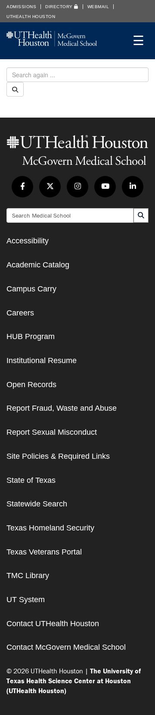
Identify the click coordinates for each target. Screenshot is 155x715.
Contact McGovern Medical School (66, 647)
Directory (59, 6)
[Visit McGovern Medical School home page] (51, 43)
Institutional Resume (41, 360)
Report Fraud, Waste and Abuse (61, 408)
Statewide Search (36, 504)
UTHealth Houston (30, 16)
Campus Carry (31, 289)
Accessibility (27, 240)
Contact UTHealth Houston (52, 623)
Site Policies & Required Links (58, 456)
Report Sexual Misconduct (51, 432)
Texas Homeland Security (50, 528)
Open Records (31, 384)
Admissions (21, 6)
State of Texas (31, 480)
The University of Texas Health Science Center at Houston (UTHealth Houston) (73, 681)
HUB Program (30, 336)
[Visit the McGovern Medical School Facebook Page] (22, 186)
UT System (25, 599)
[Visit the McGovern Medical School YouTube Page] (105, 186)
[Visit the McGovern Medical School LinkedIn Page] (132, 186)
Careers (20, 313)
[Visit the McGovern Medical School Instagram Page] (77, 186)
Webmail (98, 6)
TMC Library (27, 575)
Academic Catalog (37, 265)
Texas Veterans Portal (44, 552)
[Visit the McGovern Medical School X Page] (50, 186)
